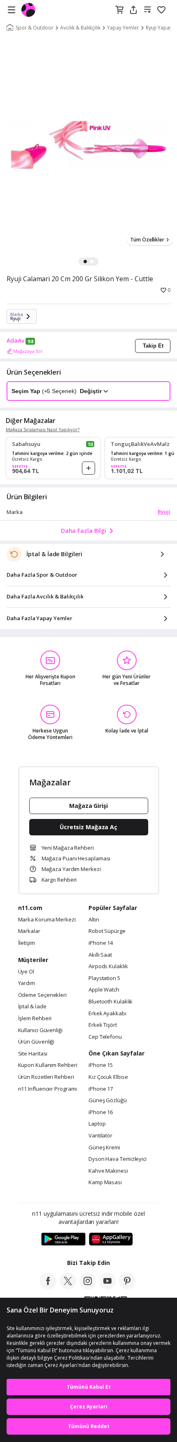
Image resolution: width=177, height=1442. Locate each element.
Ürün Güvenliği (36, 1042)
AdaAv (15, 340)
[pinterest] (127, 1286)
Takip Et (153, 346)
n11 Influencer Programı (47, 1089)
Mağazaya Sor (28, 351)
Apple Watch (103, 990)
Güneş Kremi (104, 1147)
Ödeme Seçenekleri (42, 995)
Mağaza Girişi (88, 806)
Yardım (26, 983)
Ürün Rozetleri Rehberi (46, 1077)
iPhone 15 (100, 1065)
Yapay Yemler (123, 28)
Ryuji (164, 511)
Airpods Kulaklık (108, 966)
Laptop (96, 1124)
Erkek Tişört (102, 1025)
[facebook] (48, 1286)
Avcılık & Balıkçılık (80, 28)
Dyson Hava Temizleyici (117, 1159)
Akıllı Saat (100, 955)
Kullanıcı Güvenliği (40, 1030)
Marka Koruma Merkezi (47, 920)
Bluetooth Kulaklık (110, 1001)
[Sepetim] (119, 10)
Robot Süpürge (107, 931)
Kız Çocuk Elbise (108, 1077)
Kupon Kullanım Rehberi (47, 1065)
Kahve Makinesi (108, 1171)
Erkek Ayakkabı (107, 1013)
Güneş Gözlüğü (107, 1100)
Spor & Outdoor (35, 28)
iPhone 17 (100, 1089)
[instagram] (87, 1286)
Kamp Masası (105, 1182)
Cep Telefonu (105, 1037)
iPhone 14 (100, 943)
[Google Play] (63, 1239)
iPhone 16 (100, 1112)
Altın (93, 920)
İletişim (26, 943)
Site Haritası (33, 1054)
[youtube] (107, 1286)
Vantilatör (100, 1136)
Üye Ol (26, 972)
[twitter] (68, 1286)
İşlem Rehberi (35, 1018)
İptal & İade (32, 1006)
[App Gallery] (111, 1239)
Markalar (29, 931)
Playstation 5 (104, 978)
